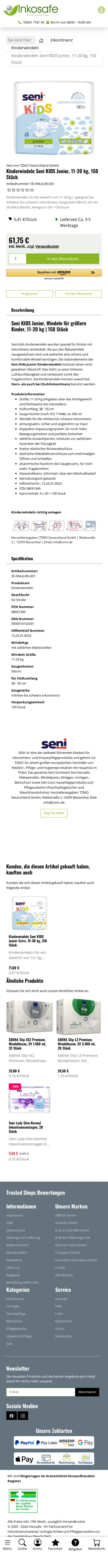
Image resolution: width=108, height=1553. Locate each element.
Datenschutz (15, 1230)
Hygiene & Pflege (19, 1336)
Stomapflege (15, 1313)
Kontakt (61, 1299)
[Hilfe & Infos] (101, 10)
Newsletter (14, 1260)
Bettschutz (14, 1321)
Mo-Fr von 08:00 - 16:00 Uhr (70, 22)
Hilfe (58, 1306)
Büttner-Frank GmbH (71, 1245)
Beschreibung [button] (22, 310)
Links (59, 1313)
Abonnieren (87, 1392)
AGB (9, 1222)
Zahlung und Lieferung (23, 1237)
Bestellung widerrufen (22, 1282)
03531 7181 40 (33, 22)
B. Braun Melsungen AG (72, 1237)
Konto (60, 1328)
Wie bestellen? (17, 1252)
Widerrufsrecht (17, 1245)
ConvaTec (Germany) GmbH (76, 1260)
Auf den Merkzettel (78, 293)
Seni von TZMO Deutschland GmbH (32, 165)
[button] (54, 274)
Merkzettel (63, 1336)
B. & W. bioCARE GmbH (72, 1230)
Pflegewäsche (16, 1328)
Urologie (12, 1306)
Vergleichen (29, 293)
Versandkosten (47, 246)
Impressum (14, 1215)
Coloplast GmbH (67, 1252)
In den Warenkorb (62, 258)
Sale (9, 1343)
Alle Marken (64, 1275)
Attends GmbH (66, 1222)
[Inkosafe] (32, 10)
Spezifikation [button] (22, 558)
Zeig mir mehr (54, 813)
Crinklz (60, 1267)
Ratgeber (13, 1275)
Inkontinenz (15, 1299)
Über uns (13, 1267)
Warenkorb (63, 1321)
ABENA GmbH (65, 1215)
